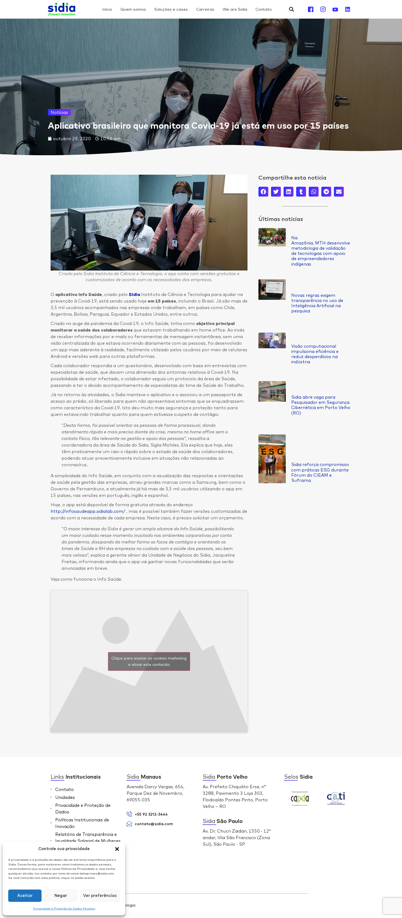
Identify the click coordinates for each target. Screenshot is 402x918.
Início (107, 9)
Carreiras (205, 9)
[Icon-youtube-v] (335, 9)
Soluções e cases (171, 9)
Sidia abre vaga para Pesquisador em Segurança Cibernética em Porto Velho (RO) (320, 405)
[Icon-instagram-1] (322, 9)
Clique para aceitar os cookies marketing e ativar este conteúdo (149, 661)
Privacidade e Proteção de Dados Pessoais (64, 908)
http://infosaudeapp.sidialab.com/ (88, 511)
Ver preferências (100, 896)
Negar (60, 896)
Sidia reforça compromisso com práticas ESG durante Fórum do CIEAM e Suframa (320, 472)
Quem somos (133, 9)
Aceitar (25, 896)
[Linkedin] (347, 9)
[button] (117, 849)
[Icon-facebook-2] (310, 9)
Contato (263, 9)
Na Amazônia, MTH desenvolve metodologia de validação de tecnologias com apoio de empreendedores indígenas (320, 251)
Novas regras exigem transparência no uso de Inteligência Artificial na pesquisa (317, 303)
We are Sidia (235, 9)
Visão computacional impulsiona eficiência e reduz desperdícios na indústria (315, 354)
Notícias (59, 112)
